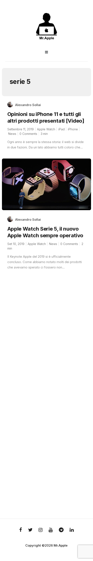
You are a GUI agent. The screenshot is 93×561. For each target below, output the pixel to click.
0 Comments (28, 134)
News (12, 134)
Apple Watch (46, 129)
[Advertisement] (46, 352)
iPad (61, 129)
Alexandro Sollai (28, 105)
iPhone (73, 129)
